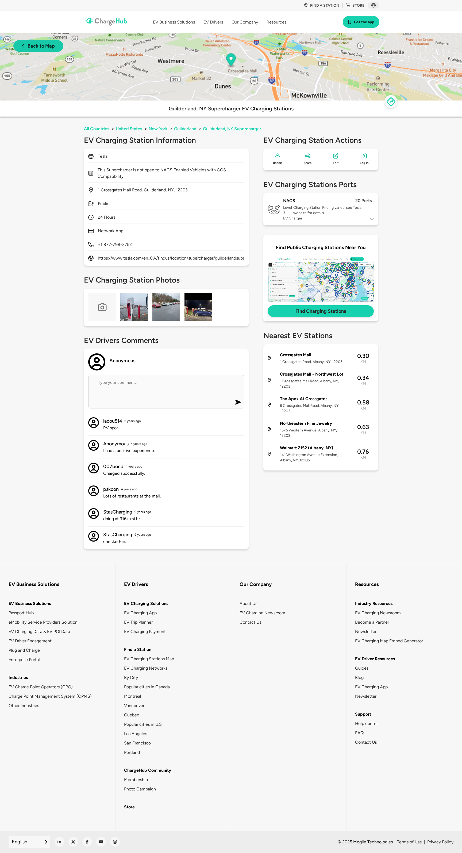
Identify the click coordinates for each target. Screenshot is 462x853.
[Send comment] (238, 402)
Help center (366, 723)
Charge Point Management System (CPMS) (50, 696)
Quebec (131, 714)
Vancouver (134, 705)
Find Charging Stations (320, 311)
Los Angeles (135, 733)
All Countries (96, 128)
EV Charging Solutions (146, 603)
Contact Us (250, 622)
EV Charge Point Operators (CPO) (41, 686)
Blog (359, 677)
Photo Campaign (140, 789)
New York (158, 128)
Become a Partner (372, 622)
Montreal (132, 696)
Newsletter (365, 631)
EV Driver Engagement (30, 640)
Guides (361, 668)
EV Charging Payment (145, 631)
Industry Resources (373, 603)
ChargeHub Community (147, 770)
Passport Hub (21, 612)
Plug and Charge (24, 650)
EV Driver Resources (375, 658)
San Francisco (137, 743)
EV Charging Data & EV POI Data (39, 631)
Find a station (324, 5)
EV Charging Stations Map (149, 658)
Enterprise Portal (24, 659)
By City (131, 677)
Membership (136, 779)
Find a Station (137, 649)
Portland (132, 752)
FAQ (359, 732)
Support (363, 714)
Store (358, 5)
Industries (18, 677)
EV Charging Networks (145, 668)
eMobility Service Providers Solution (43, 622)
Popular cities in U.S (143, 724)
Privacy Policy (440, 841)
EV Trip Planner (138, 622)
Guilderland (185, 128)
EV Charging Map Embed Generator (389, 640)
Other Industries (24, 705)
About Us (248, 603)
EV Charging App (140, 612)
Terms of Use (409, 841)
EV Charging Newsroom (262, 612)
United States (129, 128)
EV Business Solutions (30, 603)
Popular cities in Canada (147, 686)
